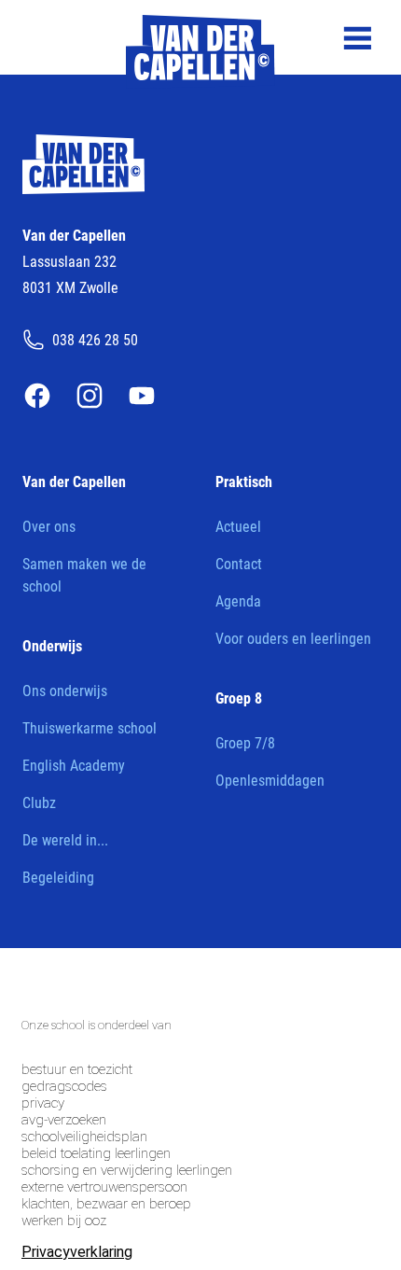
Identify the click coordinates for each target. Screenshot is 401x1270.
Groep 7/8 (245, 742)
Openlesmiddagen (270, 779)
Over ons (49, 526)
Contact (238, 563)
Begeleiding (58, 876)
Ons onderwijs (64, 690)
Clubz (39, 802)
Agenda (238, 600)
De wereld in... (65, 839)
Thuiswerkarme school (89, 727)
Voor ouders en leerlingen (293, 638)
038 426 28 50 (95, 339)
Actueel (238, 526)
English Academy (73, 765)
